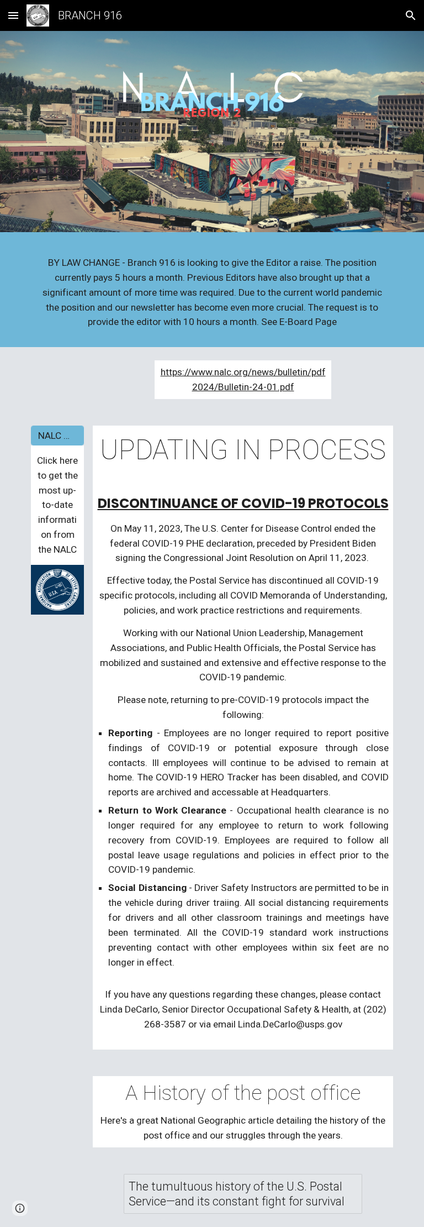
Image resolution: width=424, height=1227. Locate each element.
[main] (212, 292)
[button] (13, 15)
